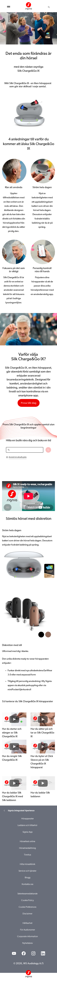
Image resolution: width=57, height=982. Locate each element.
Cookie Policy (27, 900)
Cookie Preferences (27, 907)
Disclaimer (27, 914)
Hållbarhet (27, 923)
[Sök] (49, 7)
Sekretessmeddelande (27, 894)
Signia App (28, 832)
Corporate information (27, 936)
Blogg (27, 878)
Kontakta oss (27, 884)
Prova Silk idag (28, 402)
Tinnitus (27, 855)
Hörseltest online (27, 841)
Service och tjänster (27, 871)
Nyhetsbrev (27, 943)
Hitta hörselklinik (27, 864)
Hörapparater (27, 819)
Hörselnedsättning (27, 848)
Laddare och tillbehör (27, 825)
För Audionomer (27, 930)
